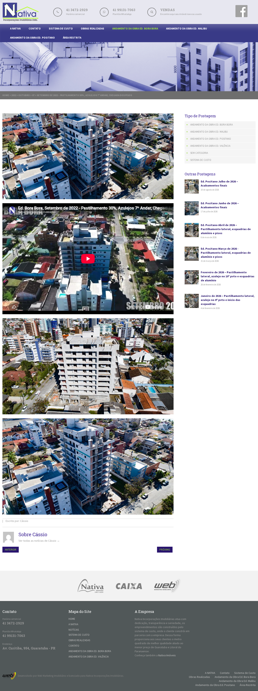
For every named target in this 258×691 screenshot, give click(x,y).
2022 (13, 95)
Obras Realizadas (92, 28)
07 (33, 95)
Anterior (10, 549)
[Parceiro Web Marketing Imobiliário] (167, 586)
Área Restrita (72, 37)
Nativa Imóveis (167, 655)
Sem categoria (199, 153)
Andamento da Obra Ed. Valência (210, 146)
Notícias (74, 629)
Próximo (164, 549)
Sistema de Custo (61, 28)
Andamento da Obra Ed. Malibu (186, 28)
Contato (35, 28)
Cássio (24, 521)
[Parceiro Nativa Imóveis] (91, 586)
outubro (24, 95)
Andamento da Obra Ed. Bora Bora (135, 28)
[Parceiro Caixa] (129, 586)
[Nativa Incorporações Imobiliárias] (20, 20)
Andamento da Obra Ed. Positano (32, 37)
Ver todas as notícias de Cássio (39, 540)
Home (5, 95)
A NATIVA (15, 28)
